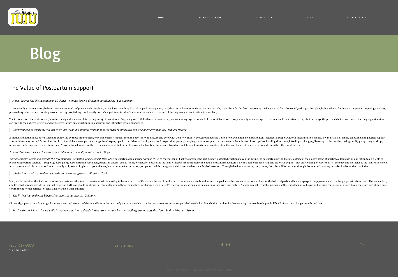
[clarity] (59, 17)
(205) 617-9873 (21, 245)
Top (362, 244)
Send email (124, 245)
